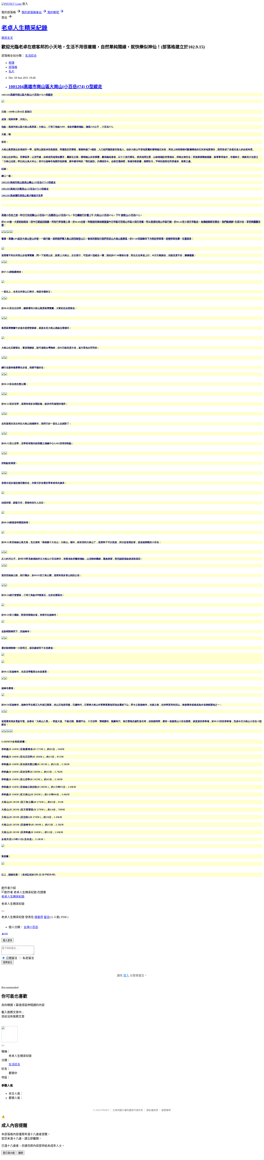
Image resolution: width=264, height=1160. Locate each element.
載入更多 (7, 940)
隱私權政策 (152, 1110)
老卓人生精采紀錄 (24, 28)
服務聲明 (166, 1110)
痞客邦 (38, 917)
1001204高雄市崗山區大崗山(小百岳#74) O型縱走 (55, 86)
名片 (11, 71)
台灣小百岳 (31, 927)
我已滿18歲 (9, 1153)
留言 (47, 917)
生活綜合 (31, 55)
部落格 (13, 67)
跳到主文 (7, 37)
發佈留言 (7, 962)
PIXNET (105, 1110)
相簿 (11, 62)
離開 (20, 1153)
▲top (4, 933)
